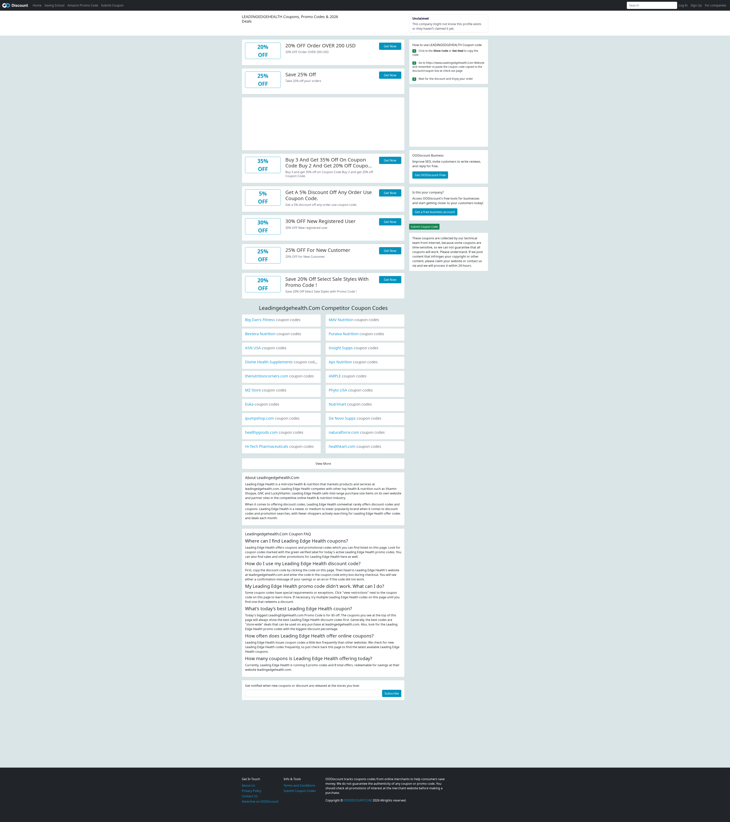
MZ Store (265, 390)
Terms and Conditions (299, 785)
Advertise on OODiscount (260, 801)
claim (439, 261)
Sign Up (696, 5)
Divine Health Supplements (281, 361)
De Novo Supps (355, 418)
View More (323, 464)
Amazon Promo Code (82, 5)
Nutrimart (350, 404)
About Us (248, 785)
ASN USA (265, 347)
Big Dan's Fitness (273, 319)
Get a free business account (435, 212)
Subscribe (392, 693)
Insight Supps (353, 347)
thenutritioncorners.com (279, 376)
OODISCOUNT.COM (358, 800)
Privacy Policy (251, 791)
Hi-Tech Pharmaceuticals (279, 446)
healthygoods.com (274, 432)
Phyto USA (351, 390)
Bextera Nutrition (273, 333)
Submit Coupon (112, 5)
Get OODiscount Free (430, 175)
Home (37, 5)
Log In (683, 5)
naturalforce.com (357, 432)
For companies (715, 5)
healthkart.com (355, 446)
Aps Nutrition (353, 361)
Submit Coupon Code (424, 226)
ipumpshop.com (272, 418)
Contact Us (250, 796)
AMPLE (348, 376)
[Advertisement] (323, 124)
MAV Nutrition (354, 319)
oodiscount (15, 5)
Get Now (390, 46)
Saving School (54, 5)
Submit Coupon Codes (300, 791)
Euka (262, 404)
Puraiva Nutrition (356, 333)
